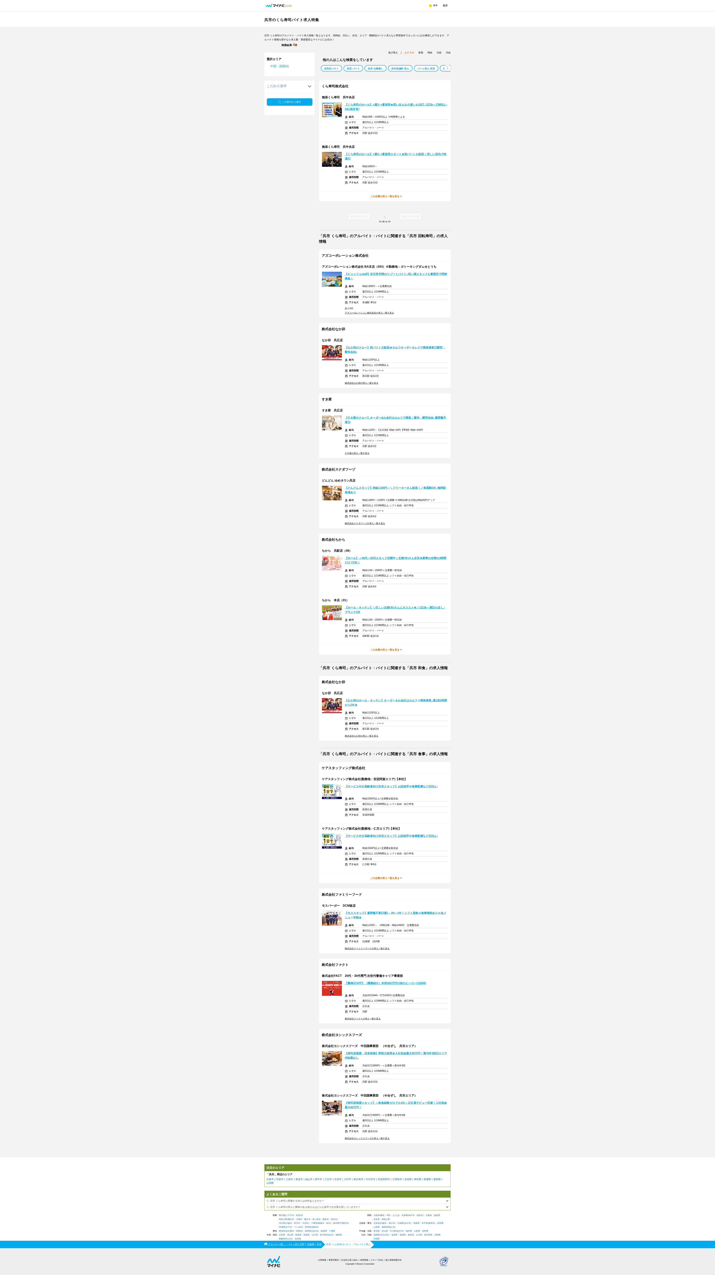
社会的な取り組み (349, 1260)
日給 (439, 52)
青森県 (416, 1223)
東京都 (282, 1215)
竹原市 (279, 1179)
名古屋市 (290, 1231)
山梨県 (417, 1231)
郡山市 (392, 1227)
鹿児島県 (428, 1235)
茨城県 (282, 1227)
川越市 (289, 1223)
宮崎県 (437, 1235)
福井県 (409, 1231)
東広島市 (358, 1179)
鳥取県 (298, 1235)
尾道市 (299, 1179)
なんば (396, 1215)
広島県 (282, 1235)
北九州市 (384, 1235)
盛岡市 (431, 1223)
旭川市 (392, 1223)
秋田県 (440, 1223)
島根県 (307, 1235)
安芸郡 (408, 1179)
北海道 (377, 1223)
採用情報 (364, 1260)
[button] (447, 68)
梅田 (382, 1215)
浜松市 (315, 1231)
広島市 (270, 1179)
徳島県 (339, 1235)
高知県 (298, 1239)
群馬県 (308, 1227)
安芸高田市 (384, 1179)
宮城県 (401, 1223)
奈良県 (377, 1219)
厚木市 (334, 1219)
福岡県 (377, 1235)
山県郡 (270, 1183)
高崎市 (315, 1227)
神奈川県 (283, 1219)
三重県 (332, 1231)
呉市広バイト (331, 68)
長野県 (425, 1231)
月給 (448, 52)
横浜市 (291, 1219)
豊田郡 (437, 1179)
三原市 (289, 1179)
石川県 (393, 1231)
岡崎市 (299, 1231)
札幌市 (383, 1223)
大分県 (419, 1235)
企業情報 (322, 1260)
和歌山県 (386, 1219)
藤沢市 (307, 1219)
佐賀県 (394, 1235)
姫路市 (420, 1215)
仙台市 (407, 1223)
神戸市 (412, 1215)
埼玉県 (282, 1223)
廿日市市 (370, 1179)
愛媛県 (282, 1239)
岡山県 (290, 1235)
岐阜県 (324, 1231)
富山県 (385, 1231)
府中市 (318, 1179)
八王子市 (290, 1215)
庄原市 (337, 1179)
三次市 (328, 1179)
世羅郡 (427, 1179)
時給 (430, 52)
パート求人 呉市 (426, 68)
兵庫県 (405, 1215)
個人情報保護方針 (393, 1260)
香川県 (323, 1235)
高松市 (330, 1235)
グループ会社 (377, 1260)
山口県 (315, 1235)
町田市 (299, 1215)
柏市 (328, 1223)
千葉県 (314, 1223)
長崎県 (403, 1235)
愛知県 (282, 1231)
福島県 (385, 1227)
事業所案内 (334, 1260)
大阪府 (377, 1215)
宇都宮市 (344, 1223)
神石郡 (417, 1179)
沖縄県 (377, 1239)
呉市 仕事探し (375, 68)
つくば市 (298, 1227)
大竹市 (347, 1179)
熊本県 (411, 1235)
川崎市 (299, 1219)
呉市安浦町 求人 (400, 68)
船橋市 (321, 1223)
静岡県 (308, 1231)
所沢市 (297, 1223)
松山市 (289, 1239)
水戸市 (289, 1227)
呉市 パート (353, 68)
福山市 (308, 1179)
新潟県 (377, 1231)
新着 (420, 52)
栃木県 (336, 1223)
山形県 (377, 1227)
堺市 (389, 1215)
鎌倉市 (326, 1219)
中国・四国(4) (279, 66)
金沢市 (400, 1231)
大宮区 (305, 1223)
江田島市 (397, 1179)
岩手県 (425, 1223)
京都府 (429, 1215)
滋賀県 (437, 1215)
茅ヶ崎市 (316, 1219)
